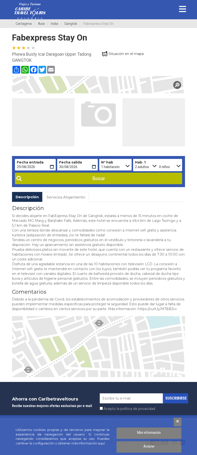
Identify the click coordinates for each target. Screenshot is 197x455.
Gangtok (70, 24)
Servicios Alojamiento (66, 197)
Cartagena (24, 24)
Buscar (98, 178)
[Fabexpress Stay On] (98, 84)
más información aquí (88, 443)
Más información (149, 432)
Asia (41, 24)
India (54, 24)
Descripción (27, 197)
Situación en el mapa (126, 54)
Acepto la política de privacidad (129, 409)
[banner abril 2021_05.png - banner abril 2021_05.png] (30, 11)
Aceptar (148, 446)
